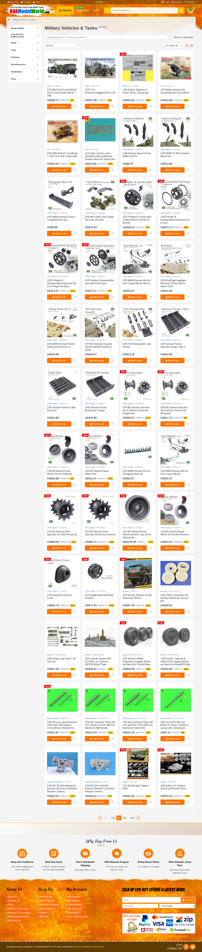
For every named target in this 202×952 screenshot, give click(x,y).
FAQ (38, 2)
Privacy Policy (98, 947)
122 (124, 818)
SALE (97, 10)
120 (113, 818)
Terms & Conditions (83, 947)
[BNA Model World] (31, 10)
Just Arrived (82, 9)
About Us (14, 2)
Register (178, 2)
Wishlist (191, 2)
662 (132, 818)
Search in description (183, 37)
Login (167, 2)
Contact (27, 2)
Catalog (67, 10)
